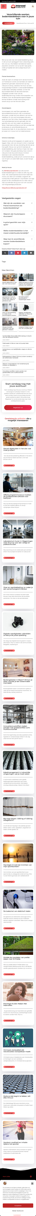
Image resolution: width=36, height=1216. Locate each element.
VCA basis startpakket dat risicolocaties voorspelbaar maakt (16, 1051)
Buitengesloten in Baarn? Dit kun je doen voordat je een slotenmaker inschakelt (17, 357)
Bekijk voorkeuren (18, 1210)
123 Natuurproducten (11, 171)
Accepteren (18, 1205)
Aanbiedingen (8, 23)
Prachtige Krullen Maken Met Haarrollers (15, 1004)
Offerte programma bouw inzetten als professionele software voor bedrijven (26, 284)
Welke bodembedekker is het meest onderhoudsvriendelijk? (18, 232)
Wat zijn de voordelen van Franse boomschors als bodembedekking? (18, 205)
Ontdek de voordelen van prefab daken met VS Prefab (16, 958)
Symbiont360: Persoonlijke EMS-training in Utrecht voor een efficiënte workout (17, 336)
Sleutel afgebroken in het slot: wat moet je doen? (9, 283)
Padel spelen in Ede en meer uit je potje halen (16, 343)
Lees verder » (6, 339)
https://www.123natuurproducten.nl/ (14, 188)
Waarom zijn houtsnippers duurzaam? (18, 215)
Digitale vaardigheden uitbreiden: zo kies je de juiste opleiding (25, 314)
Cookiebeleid (17, 1215)
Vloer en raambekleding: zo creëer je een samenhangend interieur (9, 314)
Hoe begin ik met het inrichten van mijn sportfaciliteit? (17, 865)
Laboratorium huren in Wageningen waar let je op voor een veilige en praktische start (9, 299)
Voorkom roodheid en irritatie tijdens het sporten (15, 1143)
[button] (32, 1183)
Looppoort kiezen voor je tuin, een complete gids (26, 327)
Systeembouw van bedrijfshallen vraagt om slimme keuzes (17, 349)
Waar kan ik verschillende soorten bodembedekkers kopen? (18, 241)
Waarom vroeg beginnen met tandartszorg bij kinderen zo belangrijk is (16, 364)
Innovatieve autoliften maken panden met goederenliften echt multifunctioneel (14, 371)
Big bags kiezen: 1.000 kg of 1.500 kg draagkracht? (17, 819)
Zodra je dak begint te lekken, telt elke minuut (16, 1097)
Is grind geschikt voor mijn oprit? (18, 223)
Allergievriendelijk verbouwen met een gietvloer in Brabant (8, 328)
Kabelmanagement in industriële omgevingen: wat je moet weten (16, 773)
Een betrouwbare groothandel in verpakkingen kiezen (24, 298)
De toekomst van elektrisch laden (16, 911)
